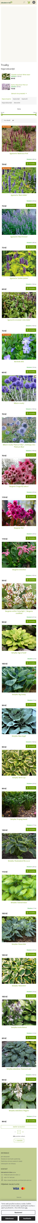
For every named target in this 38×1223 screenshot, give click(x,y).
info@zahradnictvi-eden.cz (12, 1175)
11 (23, 1132)
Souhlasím (27, 1218)
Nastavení (18, 1213)
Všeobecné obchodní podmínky (10, 1159)
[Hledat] (24, 2)
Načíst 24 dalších (19, 1127)
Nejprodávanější (7, 103)
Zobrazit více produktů (18, 93)
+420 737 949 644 (9, 1177)
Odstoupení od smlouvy (8, 1163)
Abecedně (17, 103)
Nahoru (20, 1140)
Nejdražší (25, 99)
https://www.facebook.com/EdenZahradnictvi (17, 1180)
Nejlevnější (16, 99)
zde (26, 1208)
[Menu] (34, 2)
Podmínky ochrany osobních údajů (11, 1161)
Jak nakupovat (5, 1156)
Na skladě (9, 120)
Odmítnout (9, 1218)
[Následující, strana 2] (19, 1132)
